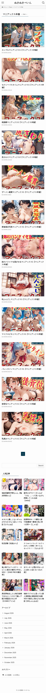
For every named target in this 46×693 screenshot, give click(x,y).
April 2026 (8, 633)
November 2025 (10, 657)
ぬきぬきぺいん (23, 3)
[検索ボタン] (43, 2)
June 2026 (8, 623)
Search (40, 465)
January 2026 (9, 648)
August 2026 (9, 613)
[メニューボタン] (2, 2)
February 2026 (9, 643)
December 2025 (10, 652)
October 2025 (9, 662)
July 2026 (7, 618)
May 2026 (8, 628)
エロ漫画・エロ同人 (12, 675)
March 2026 (8, 638)
